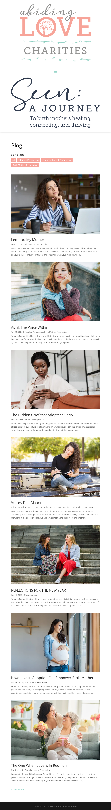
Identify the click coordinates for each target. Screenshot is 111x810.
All (13, 159)
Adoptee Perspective (28, 159)
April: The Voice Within (29, 327)
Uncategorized (30, 595)
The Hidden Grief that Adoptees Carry (42, 414)
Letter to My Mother (27, 239)
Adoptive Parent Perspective (57, 159)
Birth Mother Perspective (25, 165)
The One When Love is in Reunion (39, 765)
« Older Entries (18, 789)
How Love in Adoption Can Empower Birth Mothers (53, 677)
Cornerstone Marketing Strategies (61, 806)
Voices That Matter (26, 502)
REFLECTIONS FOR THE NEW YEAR (38, 590)
